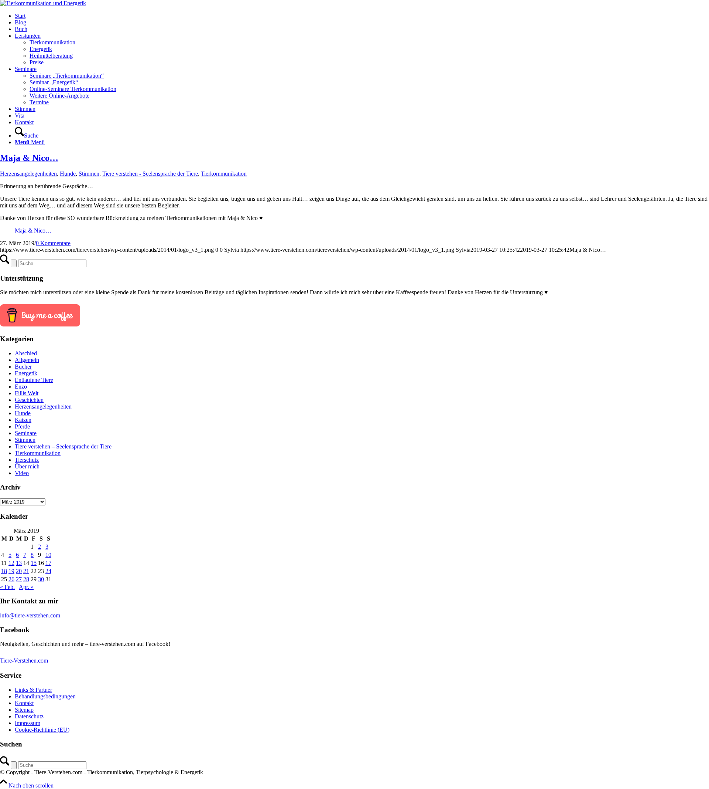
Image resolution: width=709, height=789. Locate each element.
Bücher (23, 366)
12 (11, 563)
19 (11, 571)
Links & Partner (33, 690)
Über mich (27, 466)
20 (19, 571)
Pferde (22, 426)
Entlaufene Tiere (34, 380)
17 (48, 563)
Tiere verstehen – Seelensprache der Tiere (63, 446)
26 (11, 579)
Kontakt (24, 703)
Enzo (21, 386)
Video (22, 473)
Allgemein (27, 360)
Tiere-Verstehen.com (24, 660)
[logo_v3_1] (43, 3)
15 (34, 563)
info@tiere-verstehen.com (30, 615)
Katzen (23, 420)
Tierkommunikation (224, 173)
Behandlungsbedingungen (45, 696)
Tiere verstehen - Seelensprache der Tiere (150, 173)
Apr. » (26, 587)
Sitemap (24, 710)
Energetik (26, 373)
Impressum (27, 723)
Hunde (68, 173)
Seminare (26, 433)
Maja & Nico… (29, 158)
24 (48, 571)
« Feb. (7, 587)
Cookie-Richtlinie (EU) (42, 730)
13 (19, 563)
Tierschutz (27, 460)
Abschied (26, 353)
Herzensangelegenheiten (28, 173)
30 (41, 579)
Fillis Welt (26, 393)
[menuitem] (362, 16)
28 (26, 579)
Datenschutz (29, 716)
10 (48, 555)
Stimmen (89, 173)
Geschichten (29, 400)
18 (4, 571)
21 (26, 571)
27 (19, 579)
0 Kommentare (53, 243)
